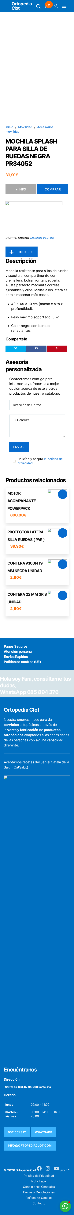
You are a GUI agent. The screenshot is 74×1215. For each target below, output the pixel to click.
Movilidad (25, 127)
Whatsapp (43, 1132)
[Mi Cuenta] (55, 6)
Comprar (53, 189)
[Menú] (64, 6)
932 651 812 (17, 1132)
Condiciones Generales (39, 1187)
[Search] (38, 6)
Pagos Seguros (16, 646)
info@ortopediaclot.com (30, 1145)
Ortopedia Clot (21, 6)
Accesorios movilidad (42, 237)
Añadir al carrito (62, 494)
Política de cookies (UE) (22, 662)
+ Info (21, 189)
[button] (65, 1206)
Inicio (9, 127)
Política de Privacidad (39, 1176)
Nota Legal (38, 1181)
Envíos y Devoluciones (38, 1192)
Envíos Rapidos (16, 657)
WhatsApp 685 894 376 (29, 692)
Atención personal (18, 651)
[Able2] (34, 216)
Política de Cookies (38, 1198)
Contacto (39, 1203)
